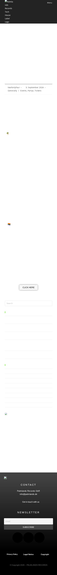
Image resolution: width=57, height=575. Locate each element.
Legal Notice (28, 554)
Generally (12, 90)
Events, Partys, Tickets (30, 90)
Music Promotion (12, 395)
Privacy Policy (12, 554)
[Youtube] (39, 537)
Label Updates (10, 385)
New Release (10, 400)
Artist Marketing (11, 371)
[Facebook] (17, 537)
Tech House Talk (11, 405)
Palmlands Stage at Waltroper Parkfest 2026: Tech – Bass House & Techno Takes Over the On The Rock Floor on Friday (27, 345)
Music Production (12, 390)
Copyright (45, 554)
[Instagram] (28, 537)
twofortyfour (14, 87)
